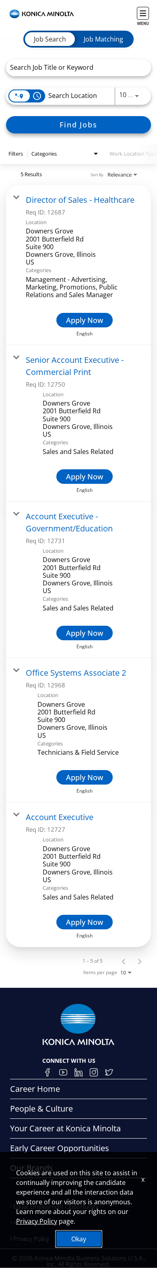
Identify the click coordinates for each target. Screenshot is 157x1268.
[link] (78, 265)
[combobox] (74, 67)
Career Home (35, 1088)
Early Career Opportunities (59, 1148)
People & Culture (41, 1108)
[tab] (49, 39)
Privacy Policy (36, 1221)
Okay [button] (78, 1239)
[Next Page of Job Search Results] (140, 961)
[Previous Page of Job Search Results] (124, 961)
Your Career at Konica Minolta (65, 1128)
